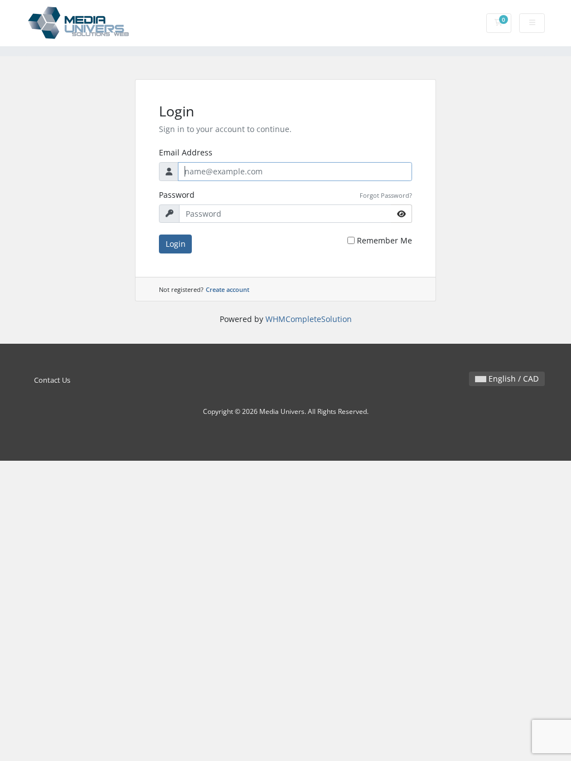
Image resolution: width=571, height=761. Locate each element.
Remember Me (384, 240)
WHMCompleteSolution (308, 319)
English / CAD (512, 378)
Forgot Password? (386, 195)
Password (177, 194)
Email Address (185, 152)
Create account (227, 289)
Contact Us (52, 380)
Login (176, 243)
